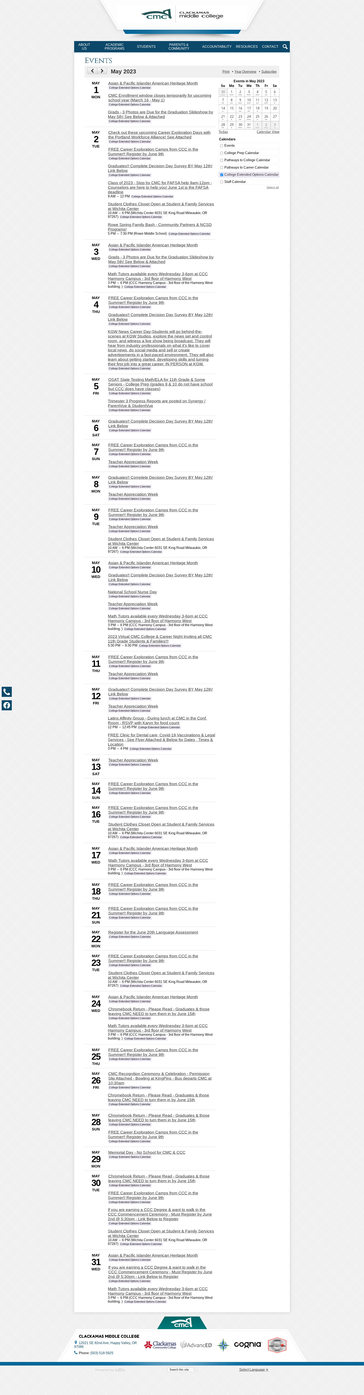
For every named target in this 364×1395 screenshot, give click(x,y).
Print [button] (225, 71)
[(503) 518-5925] (7, 692)
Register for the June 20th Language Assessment (153, 932)
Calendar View (268, 131)
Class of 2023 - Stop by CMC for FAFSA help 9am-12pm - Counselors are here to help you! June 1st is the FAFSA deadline (160, 187)
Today (223, 131)
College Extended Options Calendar (251, 174)
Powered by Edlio (110, 1370)
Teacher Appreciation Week (133, 462)
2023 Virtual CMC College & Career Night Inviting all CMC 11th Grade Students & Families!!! (160, 638)
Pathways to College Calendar (247, 160)
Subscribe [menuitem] (269, 71)
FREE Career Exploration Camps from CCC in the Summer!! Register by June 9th (153, 151)
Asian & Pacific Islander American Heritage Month (153, 83)
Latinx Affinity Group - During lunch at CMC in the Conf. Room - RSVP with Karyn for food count (157, 720)
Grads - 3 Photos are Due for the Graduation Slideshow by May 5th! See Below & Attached (160, 114)
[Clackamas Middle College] (182, 14)
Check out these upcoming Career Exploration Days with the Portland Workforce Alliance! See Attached (159, 134)
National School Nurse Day (132, 592)
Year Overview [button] (245, 71)
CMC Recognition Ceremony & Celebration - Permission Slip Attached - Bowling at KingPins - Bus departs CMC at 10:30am (159, 1078)
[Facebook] (7, 705)
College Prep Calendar (241, 153)
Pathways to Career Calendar (246, 167)
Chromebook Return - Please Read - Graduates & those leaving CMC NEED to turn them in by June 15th (159, 1011)
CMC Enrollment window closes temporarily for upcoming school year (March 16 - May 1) (159, 97)
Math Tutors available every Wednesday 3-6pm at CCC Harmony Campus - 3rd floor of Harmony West (158, 276)
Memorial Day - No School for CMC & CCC (146, 1152)
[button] (84, 46)
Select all (273, 187)
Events (229, 145)
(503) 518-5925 (101, 1353)
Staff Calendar (235, 182)
